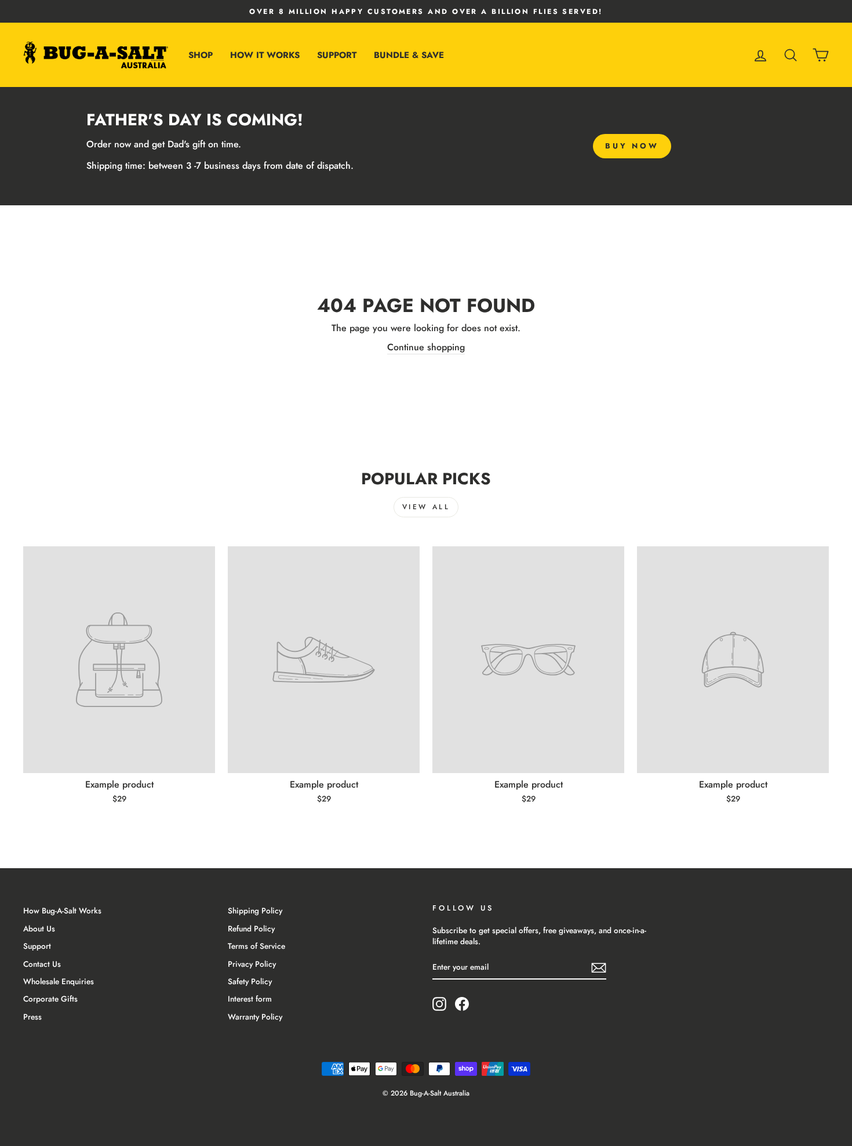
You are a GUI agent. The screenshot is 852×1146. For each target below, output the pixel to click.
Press (32, 1016)
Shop (200, 55)
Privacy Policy (252, 964)
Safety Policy (250, 981)
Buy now (632, 145)
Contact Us (42, 964)
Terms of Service (256, 946)
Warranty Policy (255, 1016)
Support (336, 55)
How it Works (265, 55)
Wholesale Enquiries (58, 981)
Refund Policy (251, 928)
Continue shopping (426, 347)
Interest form (250, 998)
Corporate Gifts (50, 998)
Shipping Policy (255, 910)
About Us (39, 928)
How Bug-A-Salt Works (62, 910)
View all (426, 507)
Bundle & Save (409, 55)
